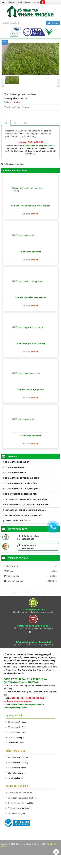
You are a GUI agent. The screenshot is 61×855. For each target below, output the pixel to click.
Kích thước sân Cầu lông (18, 762)
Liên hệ (36, 2)
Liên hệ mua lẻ (29, 545)
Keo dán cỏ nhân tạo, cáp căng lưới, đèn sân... (27, 504)
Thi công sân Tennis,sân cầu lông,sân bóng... (26, 499)
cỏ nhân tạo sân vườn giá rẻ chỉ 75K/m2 (30, 205)
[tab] (6, 123)
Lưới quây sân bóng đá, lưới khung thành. (25, 510)
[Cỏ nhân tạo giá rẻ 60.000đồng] (30, 327)
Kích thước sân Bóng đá (18, 757)
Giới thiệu (11, 2)
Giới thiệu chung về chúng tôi (20, 792)
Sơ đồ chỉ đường (24, 2)
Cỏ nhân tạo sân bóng (17, 722)
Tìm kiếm (54, 22)
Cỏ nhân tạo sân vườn (30, 251)
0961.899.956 (28, 539)
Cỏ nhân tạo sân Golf (15, 467)
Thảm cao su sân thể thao (17, 520)
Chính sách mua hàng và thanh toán (22, 797)
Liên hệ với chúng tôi (16, 813)
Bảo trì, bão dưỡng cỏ (17, 772)
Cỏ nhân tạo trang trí (16, 737)
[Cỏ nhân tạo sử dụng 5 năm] (30, 373)
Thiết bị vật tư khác (16, 742)
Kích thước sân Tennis (17, 767)
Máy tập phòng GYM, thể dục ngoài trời (23, 515)
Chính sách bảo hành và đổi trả (20, 803)
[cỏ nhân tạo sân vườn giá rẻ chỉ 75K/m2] (30, 189)
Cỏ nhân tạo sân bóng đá (17, 462)
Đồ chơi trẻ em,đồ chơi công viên (21, 494)
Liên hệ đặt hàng (30, 536)
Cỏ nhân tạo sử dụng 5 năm (30, 389)
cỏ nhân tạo (30, 145)
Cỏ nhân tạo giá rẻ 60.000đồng (30, 343)
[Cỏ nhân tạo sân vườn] (30, 235)
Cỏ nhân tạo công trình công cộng (22, 478)
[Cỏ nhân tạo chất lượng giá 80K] (30, 281)
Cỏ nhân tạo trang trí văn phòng (21, 483)
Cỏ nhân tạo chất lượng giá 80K (30, 297)
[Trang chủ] (3, 2)
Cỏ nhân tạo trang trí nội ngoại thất (22, 488)
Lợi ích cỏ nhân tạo (15, 778)
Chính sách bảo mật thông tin (20, 808)
